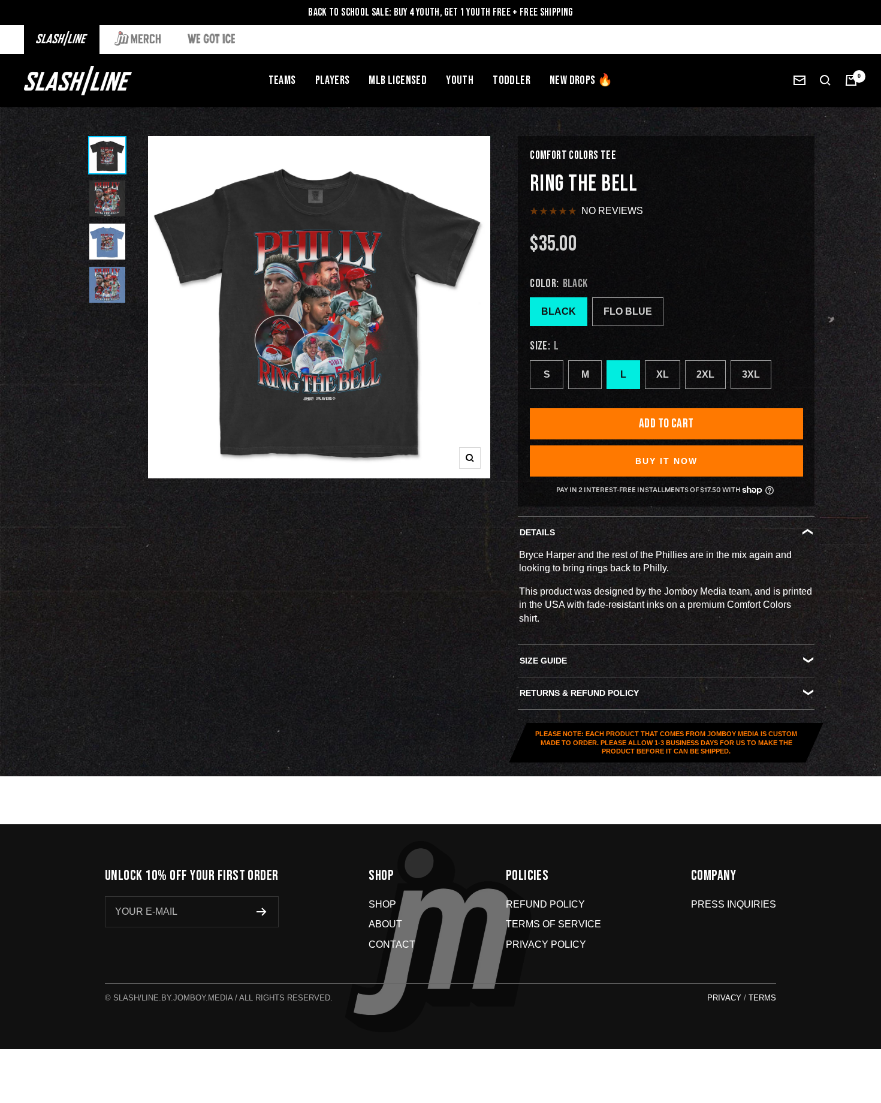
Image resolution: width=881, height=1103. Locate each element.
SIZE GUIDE (543, 660)
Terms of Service (553, 924)
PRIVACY (724, 997)
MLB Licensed (398, 80)
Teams (282, 80)
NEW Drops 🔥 (581, 80)
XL (662, 374)
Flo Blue (628, 311)
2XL (705, 374)
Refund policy (545, 904)
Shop (382, 904)
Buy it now (666, 461)
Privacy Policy (546, 944)
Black (558, 311)
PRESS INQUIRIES (733, 904)
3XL (751, 374)
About (385, 924)
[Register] (262, 912)
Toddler (511, 80)
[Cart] (851, 80)
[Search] (825, 80)
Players (332, 80)
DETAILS (537, 532)
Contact (392, 944)
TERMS (762, 997)
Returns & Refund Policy (579, 693)
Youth (459, 80)
